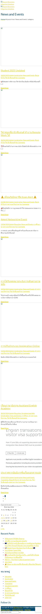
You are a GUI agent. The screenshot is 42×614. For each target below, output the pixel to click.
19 (6, 520)
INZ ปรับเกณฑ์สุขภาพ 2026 (14, 552)
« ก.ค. (2, 529)
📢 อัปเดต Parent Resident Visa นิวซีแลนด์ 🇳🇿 (20, 548)
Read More (4, 88)
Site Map (28, 610)
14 (11, 518)
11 (4, 518)
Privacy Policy (5, 610)
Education (17, 224)
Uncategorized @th (27, 413)
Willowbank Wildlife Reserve (14, 538)
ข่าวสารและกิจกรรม (12, 204)
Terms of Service (17, 610)
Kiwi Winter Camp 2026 (13, 550)
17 (2, 520)
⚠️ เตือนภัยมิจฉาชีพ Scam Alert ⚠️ (18, 197)
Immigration (18, 75)
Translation (4, 480)
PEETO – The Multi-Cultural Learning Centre (20, 559)
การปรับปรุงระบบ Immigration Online (20, 345)
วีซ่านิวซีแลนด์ (10, 78)
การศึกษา (36, 224)
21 (11, 520)
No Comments (20, 78)
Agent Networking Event (14, 219)
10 (2, 518)
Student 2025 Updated (13, 70)
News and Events (28, 75)
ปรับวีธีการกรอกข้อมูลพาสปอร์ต (16, 541)
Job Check (8, 562)
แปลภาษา (11, 482)
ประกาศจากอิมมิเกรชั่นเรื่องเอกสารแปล (21, 472)
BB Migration (18, 607)
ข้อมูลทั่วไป (13, 480)
